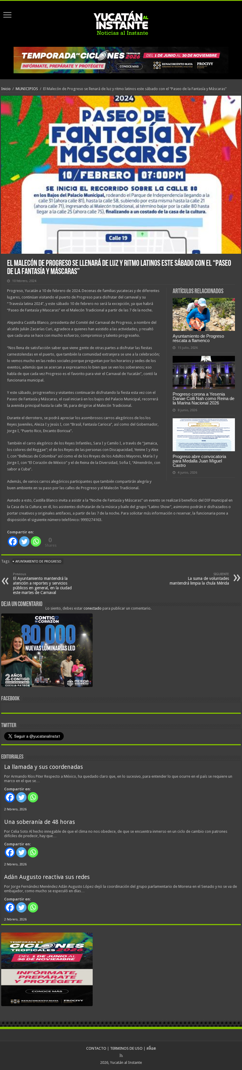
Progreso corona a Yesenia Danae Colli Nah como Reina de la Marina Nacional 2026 (203, 398)
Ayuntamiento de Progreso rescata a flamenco (198, 338)
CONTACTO (96, 1048)
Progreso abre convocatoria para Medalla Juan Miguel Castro (199, 461)
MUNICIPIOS (27, 89)
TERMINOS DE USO (126, 1048)
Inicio (6, 89)
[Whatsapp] (36, 541)
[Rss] (121, 1055)
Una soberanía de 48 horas (39, 822)
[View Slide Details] (47, 651)
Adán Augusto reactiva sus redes (47, 877)
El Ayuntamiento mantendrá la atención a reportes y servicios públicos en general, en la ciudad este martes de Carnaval (42, 583)
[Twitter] (24, 541)
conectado (93, 608)
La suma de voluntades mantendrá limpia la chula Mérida (199, 578)
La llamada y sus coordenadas (43, 767)
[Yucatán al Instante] (121, 23)
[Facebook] (13, 541)
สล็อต (151, 1048)
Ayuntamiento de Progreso (38, 561)
